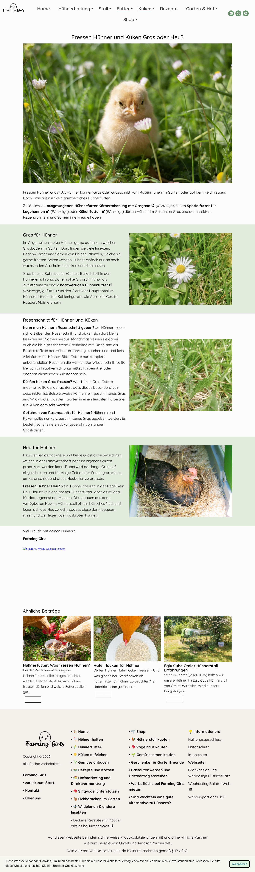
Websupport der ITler (206, 797)
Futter (123, 8)
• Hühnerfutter (86, 747)
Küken (144, 8)
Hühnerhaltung (74, 8)
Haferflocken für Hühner (117, 665)
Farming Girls (34, 775)
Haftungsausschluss (204, 739)
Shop (128, 19)
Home (43, 8)
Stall (103, 8)
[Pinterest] (246, 13)
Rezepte (169, 8)
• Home (80, 731)
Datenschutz (198, 747)
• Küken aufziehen (89, 754)
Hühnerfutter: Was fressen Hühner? (56, 665)
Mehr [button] (80, 866)
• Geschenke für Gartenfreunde (156, 762)
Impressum (197, 754)
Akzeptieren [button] (239, 864)
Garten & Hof (200, 8)
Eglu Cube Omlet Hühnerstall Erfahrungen (191, 668)
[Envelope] (231, 13)
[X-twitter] (238, 13)
